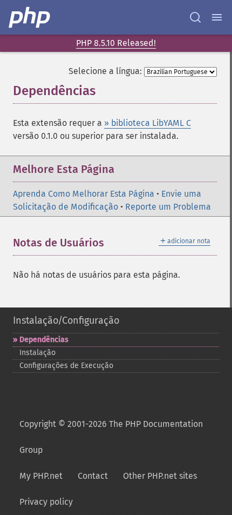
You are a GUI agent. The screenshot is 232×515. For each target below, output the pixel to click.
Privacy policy (46, 502)
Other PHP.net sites (160, 476)
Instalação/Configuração (66, 320)
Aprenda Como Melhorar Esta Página (83, 194)
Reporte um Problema (168, 207)
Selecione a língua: (105, 71)
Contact (93, 476)
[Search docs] (195, 17)
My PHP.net (41, 476)
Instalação (37, 352)
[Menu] (217, 17)
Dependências (44, 339)
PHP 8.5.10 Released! (116, 43)
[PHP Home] (30, 17)
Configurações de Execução (66, 365)
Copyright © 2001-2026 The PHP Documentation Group (111, 437)
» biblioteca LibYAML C (147, 123)
